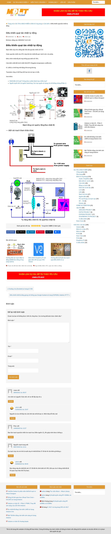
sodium (44, 491)
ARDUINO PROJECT (85, 210)
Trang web (11, 366)
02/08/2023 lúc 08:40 (21, 464)
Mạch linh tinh (83, 194)
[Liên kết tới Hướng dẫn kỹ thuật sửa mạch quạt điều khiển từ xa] (61, 250)
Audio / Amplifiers (84, 178)
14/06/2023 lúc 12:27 (19, 428)
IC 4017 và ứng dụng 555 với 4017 (58, 507)
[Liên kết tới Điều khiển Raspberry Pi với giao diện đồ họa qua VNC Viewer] (38, 250)
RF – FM (81, 201)
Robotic (81, 203)
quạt (50, 265)
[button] (32, 226)
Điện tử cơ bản (81, 229)
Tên (9, 346)
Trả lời (11, 401)
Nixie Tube (79, 236)
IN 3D (78, 233)
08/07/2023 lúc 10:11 (19, 447)
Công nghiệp (80, 172)
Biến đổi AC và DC (85, 181)
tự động (59, 265)
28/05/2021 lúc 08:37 (19, 392)
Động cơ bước (83, 185)
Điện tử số (79, 231)
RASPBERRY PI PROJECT (87, 216)
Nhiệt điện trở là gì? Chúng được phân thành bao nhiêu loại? (28, 81)
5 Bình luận (27, 36)
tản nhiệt (54, 265)
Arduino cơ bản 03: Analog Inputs (18, 521)
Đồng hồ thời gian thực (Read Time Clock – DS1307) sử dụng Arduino (94, 111)
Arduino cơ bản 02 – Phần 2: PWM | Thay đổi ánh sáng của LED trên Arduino (93, 125)
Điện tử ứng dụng (36, 23)
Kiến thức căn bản (79, 224)
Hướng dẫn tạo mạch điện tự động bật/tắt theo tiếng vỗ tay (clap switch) (15, 259)
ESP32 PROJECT (84, 212)
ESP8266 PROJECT (85, 214)
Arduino (78, 227)
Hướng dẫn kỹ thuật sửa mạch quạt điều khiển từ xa (60, 258)
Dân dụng (79, 174)
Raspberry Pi (80, 240)
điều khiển (42, 265)
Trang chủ (11, 23)
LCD (80, 190)
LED (80, 192)
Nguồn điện (82, 196)
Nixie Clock (79, 221)
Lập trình (79, 207)
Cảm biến (46, 23)
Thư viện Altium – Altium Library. (60, 491)
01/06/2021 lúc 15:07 (21, 409)
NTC (47, 265)
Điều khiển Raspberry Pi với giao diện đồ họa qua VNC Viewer (37, 259)
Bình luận (11, 320)
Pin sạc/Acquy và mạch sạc (87, 198)
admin (17, 407)
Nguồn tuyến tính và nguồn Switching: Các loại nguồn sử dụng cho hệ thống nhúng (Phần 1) (38, 83)
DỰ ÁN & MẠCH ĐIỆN (22, 23)
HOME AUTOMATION (83, 205)
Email (10, 356)
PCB (77, 238)
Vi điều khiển (83, 219)
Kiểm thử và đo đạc (27, 265)
